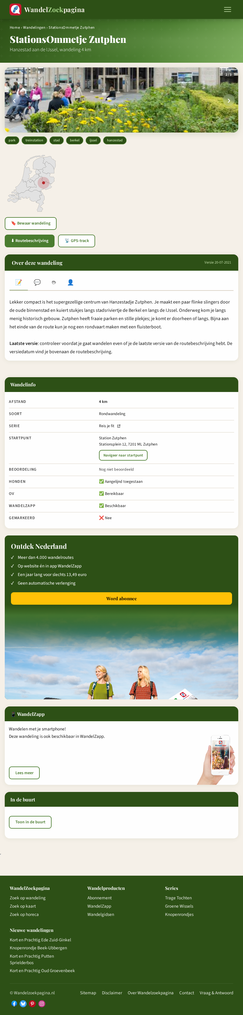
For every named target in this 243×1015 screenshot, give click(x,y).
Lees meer (24, 773)
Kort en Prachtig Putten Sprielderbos (32, 959)
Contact (186, 993)
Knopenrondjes (179, 914)
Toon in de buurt (30, 822)
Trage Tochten (178, 898)
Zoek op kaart (23, 906)
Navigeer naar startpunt (123, 455)
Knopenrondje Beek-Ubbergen (38, 948)
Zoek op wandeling (28, 898)
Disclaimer (112, 993)
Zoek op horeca (24, 914)
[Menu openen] (228, 9)
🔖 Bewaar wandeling (30, 223)
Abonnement (99, 898)
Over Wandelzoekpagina (151, 993)
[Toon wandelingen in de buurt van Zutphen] (43, 183)
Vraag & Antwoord (216, 993)
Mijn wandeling (70, 283)
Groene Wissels (179, 906)
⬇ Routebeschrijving (29, 241)
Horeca (54, 283)
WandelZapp (99, 906)
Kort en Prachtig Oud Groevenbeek (42, 970)
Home (15, 27)
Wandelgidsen (100, 914)
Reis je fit (106, 426)
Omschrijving (18, 283)
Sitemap (88, 993)
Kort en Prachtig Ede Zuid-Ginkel (40, 940)
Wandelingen (34, 27)
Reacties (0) (37, 283)
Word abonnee (121, 598)
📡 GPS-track (77, 241)
